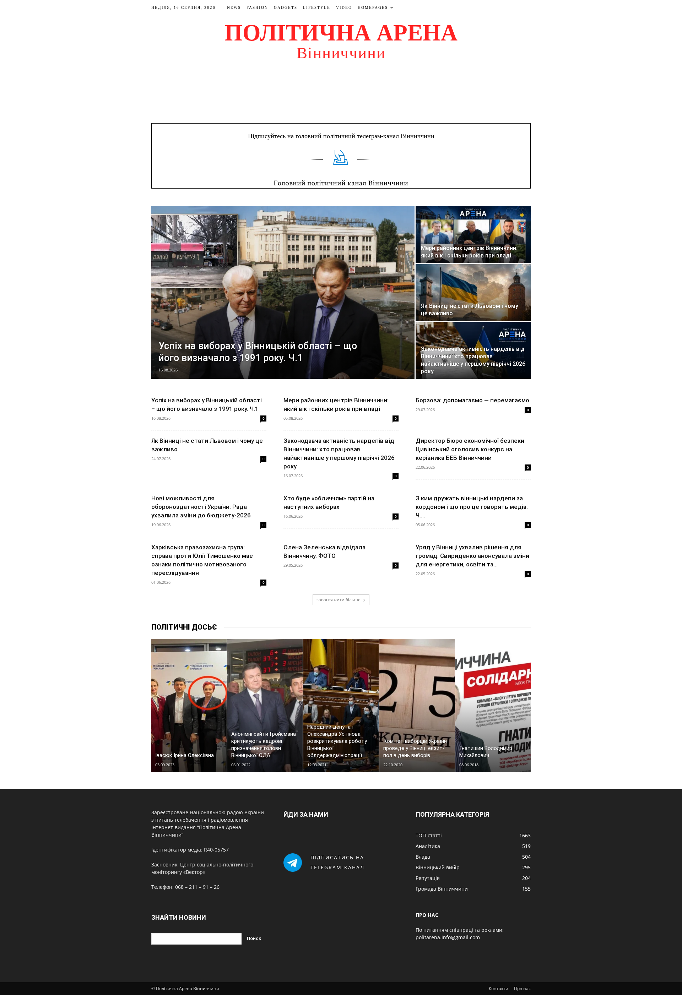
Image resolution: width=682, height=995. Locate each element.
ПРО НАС (427, 915)
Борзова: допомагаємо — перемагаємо (472, 400)
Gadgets (285, 7)
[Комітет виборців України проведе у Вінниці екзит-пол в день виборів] (417, 705)
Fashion (257, 7)
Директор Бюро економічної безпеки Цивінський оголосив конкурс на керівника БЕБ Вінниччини (470, 449)
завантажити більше (338, 600)
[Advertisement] (341, 90)
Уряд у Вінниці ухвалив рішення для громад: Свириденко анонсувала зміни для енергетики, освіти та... (472, 556)
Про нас (522, 988)
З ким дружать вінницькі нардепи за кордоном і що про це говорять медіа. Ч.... (472, 507)
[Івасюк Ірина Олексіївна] (189, 705)
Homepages (373, 7)
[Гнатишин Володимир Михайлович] (493, 705)
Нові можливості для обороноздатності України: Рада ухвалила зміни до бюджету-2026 (201, 507)
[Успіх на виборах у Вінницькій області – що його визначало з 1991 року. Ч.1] (283, 292)
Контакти (498, 988)
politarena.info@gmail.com (448, 937)
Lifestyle (316, 7)
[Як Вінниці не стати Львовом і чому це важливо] (473, 292)
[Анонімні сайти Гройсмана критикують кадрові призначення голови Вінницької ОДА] (265, 705)
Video (344, 7)
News (234, 7)
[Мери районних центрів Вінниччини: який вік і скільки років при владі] (473, 234)
